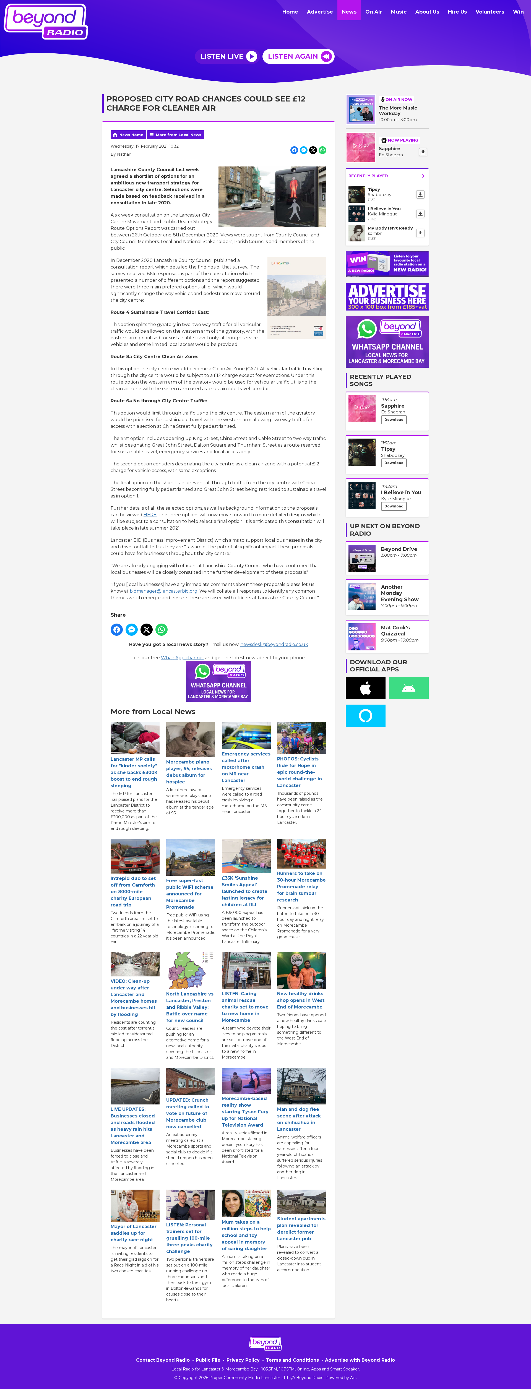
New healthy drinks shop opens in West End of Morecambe (300, 1000)
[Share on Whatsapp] (322, 150)
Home (290, 12)
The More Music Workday (398, 110)
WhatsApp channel (182, 657)
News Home (131, 134)
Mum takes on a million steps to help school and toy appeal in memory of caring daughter (246, 1235)
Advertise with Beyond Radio (360, 1360)
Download (394, 420)
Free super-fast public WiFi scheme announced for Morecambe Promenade (190, 894)
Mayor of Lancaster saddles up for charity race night (134, 1233)
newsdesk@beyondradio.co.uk (274, 644)
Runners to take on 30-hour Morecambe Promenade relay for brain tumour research (301, 887)
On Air (373, 12)
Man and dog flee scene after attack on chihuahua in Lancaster (299, 1119)
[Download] (423, 152)
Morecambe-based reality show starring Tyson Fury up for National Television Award (245, 1112)
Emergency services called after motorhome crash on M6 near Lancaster (246, 767)
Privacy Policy (243, 1360)
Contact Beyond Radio (163, 1360)
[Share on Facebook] (294, 150)
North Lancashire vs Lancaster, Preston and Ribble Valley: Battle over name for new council (190, 1007)
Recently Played (368, 175)
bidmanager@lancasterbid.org (163, 591)
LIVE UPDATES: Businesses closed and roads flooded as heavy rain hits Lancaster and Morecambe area (133, 1126)
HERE (150, 514)
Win (518, 12)
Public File (208, 1360)
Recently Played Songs (380, 380)
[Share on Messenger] (304, 150)
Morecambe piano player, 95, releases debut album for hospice (189, 772)
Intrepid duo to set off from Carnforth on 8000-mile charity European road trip (133, 892)
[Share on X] (313, 150)
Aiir (353, 1377)
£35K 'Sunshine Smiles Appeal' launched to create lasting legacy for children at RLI (244, 891)
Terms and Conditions (292, 1360)
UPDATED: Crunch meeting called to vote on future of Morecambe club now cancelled (187, 1113)
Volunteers (490, 12)
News (349, 12)
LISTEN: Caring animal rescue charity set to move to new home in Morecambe (245, 1007)
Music (399, 12)
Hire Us (457, 12)
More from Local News (178, 134)
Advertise (320, 12)
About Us (427, 12)
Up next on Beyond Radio (385, 529)
